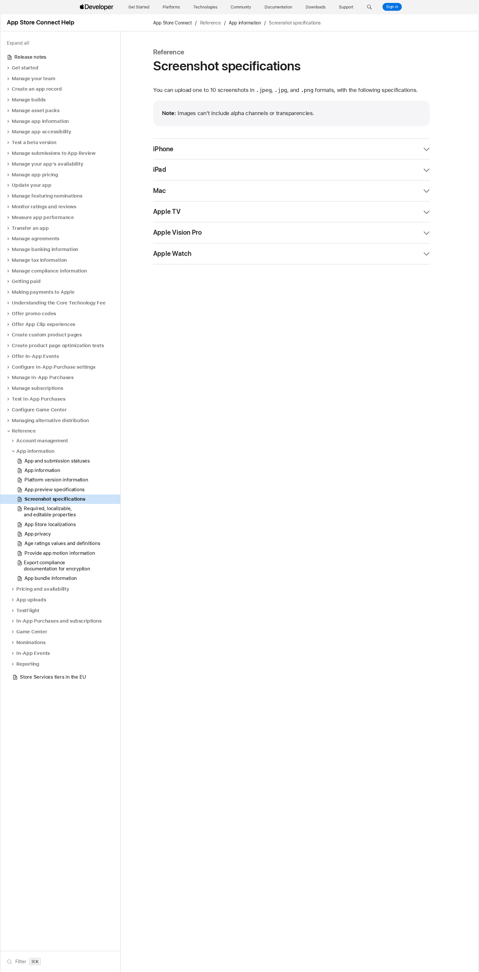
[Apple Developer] (97, 7)
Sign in (392, 7)
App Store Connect (172, 22)
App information (245, 22)
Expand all (18, 43)
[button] (369, 7)
